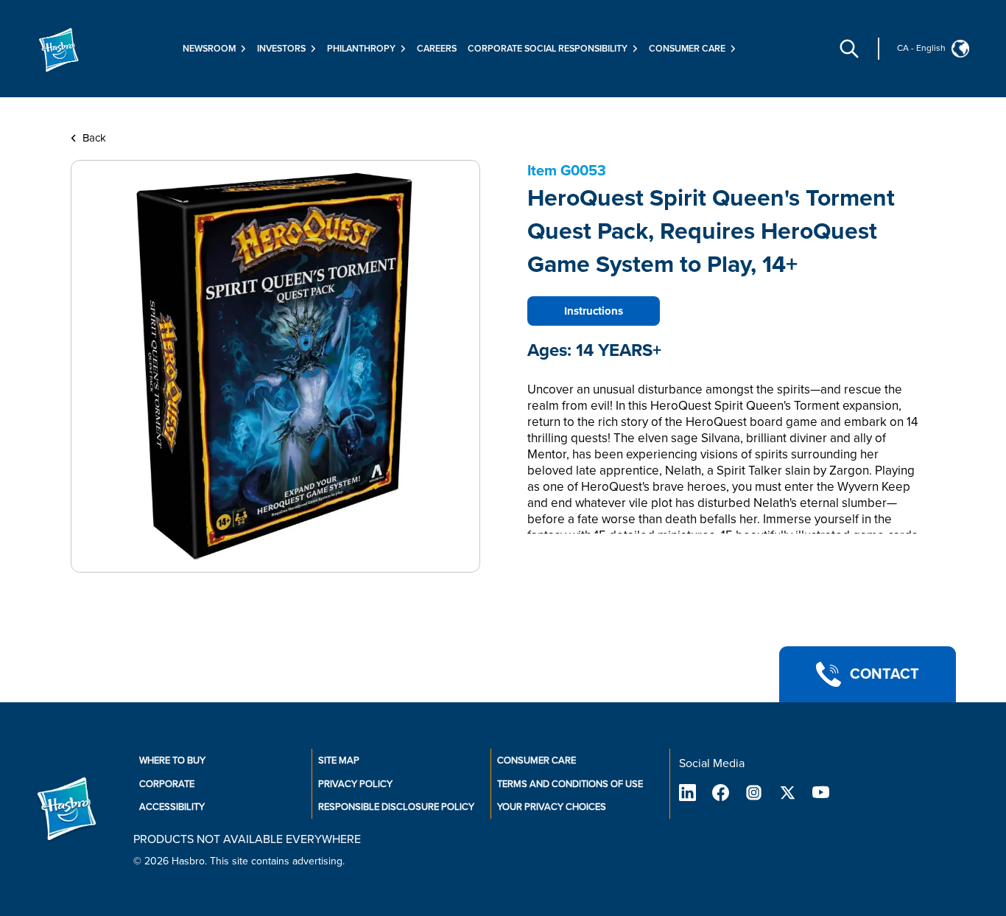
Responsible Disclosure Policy (396, 807)
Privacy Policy (355, 784)
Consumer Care (536, 760)
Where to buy (172, 760)
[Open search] (849, 49)
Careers (437, 49)
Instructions (593, 311)
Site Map (338, 760)
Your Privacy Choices (551, 807)
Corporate (166, 784)
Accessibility (172, 807)
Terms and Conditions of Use (570, 784)
